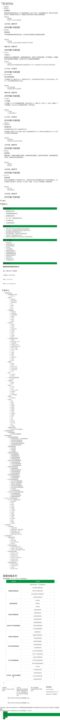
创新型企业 (28, 79)
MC (12, 424)
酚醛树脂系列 (26, 64)
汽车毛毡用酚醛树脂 (16, 463)
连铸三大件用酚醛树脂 (16, 482)
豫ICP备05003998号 (5, 710)
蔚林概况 (6, 8)
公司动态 (9, 42)
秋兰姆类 (10, 322)
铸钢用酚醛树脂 (15, 456)
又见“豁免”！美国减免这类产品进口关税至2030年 (18, 230)
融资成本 (50, 131)
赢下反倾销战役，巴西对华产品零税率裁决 (16, 233)
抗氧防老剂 (9, 242)
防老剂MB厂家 (9, 258)
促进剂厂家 (9, 257)
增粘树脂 (13, 449)
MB (12, 401)
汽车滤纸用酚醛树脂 (16, 465)
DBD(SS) (13, 398)
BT (12, 307)
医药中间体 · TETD (16, 531)
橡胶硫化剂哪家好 (10, 250)
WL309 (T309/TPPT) (16, 557)
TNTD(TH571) (14, 565)
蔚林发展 (9, 190)
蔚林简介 (9, 20)
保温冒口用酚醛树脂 (16, 484)
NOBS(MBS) (14, 315)
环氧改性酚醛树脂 (15, 471)
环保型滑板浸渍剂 (15, 490)
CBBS (12, 321)
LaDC (12, 358)
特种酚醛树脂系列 (18, 64)
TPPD (12, 412)
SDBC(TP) (13, 357)
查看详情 (6, 17)
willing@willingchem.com (52, 692)
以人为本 (12, 103)
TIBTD (12, 330)
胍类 (9, 373)
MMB (12, 404)
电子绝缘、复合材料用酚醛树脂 (15, 492)
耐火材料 (25, 181)
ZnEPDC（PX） (15, 344)
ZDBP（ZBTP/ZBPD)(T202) (18, 550)
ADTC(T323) (14, 554)
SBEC (12, 354)
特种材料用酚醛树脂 (16, 434)
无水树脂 (13, 488)
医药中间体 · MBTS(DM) (17, 529)
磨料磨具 (13, 181)
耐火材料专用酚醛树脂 (16, 481)
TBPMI (13, 515)
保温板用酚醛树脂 (15, 476)
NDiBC (13, 405)
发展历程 (19, 20)
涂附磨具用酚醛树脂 (16, 445)
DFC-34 (13, 423)
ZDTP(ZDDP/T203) (16, 546)
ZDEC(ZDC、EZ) (15, 341)
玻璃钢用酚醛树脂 (15, 496)
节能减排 (34, 79)
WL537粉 (13, 540)
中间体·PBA (14, 528)
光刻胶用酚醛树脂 (15, 493)
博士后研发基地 (8, 74)
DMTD (12, 567)
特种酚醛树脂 (11, 432)
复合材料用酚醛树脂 (16, 495)
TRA (12, 333)
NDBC (12, 407)
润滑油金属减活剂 (12, 562)
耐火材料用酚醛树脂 (13, 479)
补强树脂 (13, 451)
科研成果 (9, 88)
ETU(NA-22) (14, 368)
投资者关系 (7, 124)
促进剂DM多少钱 (10, 244)
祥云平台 (19, 710)
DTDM (12, 387)
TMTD (12, 324)
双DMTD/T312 (14, 561)
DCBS (12, 316)
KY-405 (13, 421)
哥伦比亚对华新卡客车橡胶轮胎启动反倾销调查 (17, 229)
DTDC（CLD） (15, 390)
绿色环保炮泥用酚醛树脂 (17, 487)
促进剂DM (46, 707)
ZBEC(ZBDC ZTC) (15, 346)
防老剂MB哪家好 (10, 246)
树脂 (49, 180)
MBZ (12, 402)
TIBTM (13, 335)
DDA (12, 420)
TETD (12, 326)
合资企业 (23, 180)
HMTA (12, 382)
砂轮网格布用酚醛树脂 (16, 440)
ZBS (12, 384)
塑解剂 (9, 396)
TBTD (12, 327)
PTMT (12, 393)
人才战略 (6, 98)
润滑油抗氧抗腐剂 (12, 545)
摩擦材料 (19, 181)
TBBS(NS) (13, 313)
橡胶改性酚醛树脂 (15, 473)
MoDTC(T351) (14, 556)
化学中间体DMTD (15, 532)
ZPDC (12, 360)
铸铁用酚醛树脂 (15, 454)
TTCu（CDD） (15, 349)
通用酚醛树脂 (14, 468)
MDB (12, 305)
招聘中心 (14, 113)
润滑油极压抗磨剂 (12, 551)
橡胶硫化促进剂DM (11, 255)
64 (11, 304)
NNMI (12, 514)
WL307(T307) (14, 559)
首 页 (12, 578)
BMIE (12, 521)
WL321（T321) (15, 553)
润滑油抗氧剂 (11, 537)
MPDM (13, 523)
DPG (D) (13, 374)
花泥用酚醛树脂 (15, 478)
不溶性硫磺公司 (10, 260)
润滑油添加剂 (52, 64)
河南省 (9, 81)
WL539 (13, 543)
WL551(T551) (14, 568)
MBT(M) (13, 299)
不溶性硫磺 (14, 394)
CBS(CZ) (13, 311)
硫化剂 (9, 385)
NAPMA (13, 413)
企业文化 (14, 20)
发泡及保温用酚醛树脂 (13, 474)
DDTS (12, 337)
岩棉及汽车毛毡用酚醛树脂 (14, 460)
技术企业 (18, 79)
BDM (12, 504)
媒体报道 (19, 42)
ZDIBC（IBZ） (14, 347)
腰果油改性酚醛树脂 (16, 470)
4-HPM (13, 510)
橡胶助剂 (52, 707)
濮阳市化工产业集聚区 (51, 694)
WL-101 (13, 296)
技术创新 (48, 79)
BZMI (12, 517)
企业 (14, 105)
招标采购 (30, 42)
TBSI (12, 319)
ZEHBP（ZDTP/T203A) (17, 548)
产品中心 (6, 52)
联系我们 (20, 141)
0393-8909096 (49, 689)
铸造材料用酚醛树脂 (13, 452)
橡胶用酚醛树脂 (12, 446)
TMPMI (13, 509)
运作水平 (36, 131)
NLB (12, 416)
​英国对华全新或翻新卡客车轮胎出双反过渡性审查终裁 (19, 236)
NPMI (12, 507)
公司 (16, 131)
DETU (12, 365)
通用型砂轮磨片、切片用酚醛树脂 (19, 438)
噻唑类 (9, 297)
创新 (39, 79)
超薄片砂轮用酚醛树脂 (16, 441)
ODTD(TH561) (14, 564)
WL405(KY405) (15, 542)
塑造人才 (44, 103)
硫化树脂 (13, 448)
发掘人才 (31, 103)
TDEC (12, 352)
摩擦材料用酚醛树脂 (13, 467)
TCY (12, 388)
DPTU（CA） (14, 366)
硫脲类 (9, 362)
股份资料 (15, 141)
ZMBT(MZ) (14, 302)
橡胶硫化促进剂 (12, 427)
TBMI (12, 512)
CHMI (12, 506)
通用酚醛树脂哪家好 (11, 253)
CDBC (12, 410)
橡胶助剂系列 (10, 64)
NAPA (12, 415)
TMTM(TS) (14, 329)
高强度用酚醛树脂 (15, 457)
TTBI (12, 355)
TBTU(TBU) (14, 369)
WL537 (13, 539)
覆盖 (8, 181)
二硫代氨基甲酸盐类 (13, 338)
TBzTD (13, 332)
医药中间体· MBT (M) (16, 534)
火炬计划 (12, 79)
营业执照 (19, 88)
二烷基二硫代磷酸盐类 (13, 377)
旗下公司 (6, 175)
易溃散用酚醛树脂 (15, 459)
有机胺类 (10, 380)
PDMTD (13, 391)
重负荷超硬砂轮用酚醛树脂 (17, 443)
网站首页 (6, 6)
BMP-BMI (13, 501)
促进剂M (42, 707)
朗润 (13, 190)
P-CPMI (13, 518)
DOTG (12, 376)
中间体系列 (46, 64)
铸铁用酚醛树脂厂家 (11, 252)
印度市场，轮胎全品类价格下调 (13, 235)
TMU (12, 371)
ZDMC (12, 340)
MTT (12, 308)
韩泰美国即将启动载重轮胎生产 (13, 232)
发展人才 (50, 103)
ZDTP (12, 379)
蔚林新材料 (34, 180)
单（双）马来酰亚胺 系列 (36, 64)
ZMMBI (13, 426)
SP (12, 418)
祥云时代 (29, 710)
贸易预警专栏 (24, 42)
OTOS (12, 318)
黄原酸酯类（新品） (13, 294)
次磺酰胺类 (11, 310)
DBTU (12, 363)
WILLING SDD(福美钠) (16, 429)
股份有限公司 (15, 129)
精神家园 (31, 105)
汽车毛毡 (35, 181)
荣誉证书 (14, 88)
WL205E (8, 247)
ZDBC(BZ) (13, 343)
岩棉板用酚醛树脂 (15, 462)
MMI (12, 520)
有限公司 (44, 180)
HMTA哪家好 (9, 249)
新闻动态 (6, 30)
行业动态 (14, 42)
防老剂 (9, 399)
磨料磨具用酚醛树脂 (13, 437)
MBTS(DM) (14, 300)
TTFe (12, 351)
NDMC (13, 409)
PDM (12, 503)
